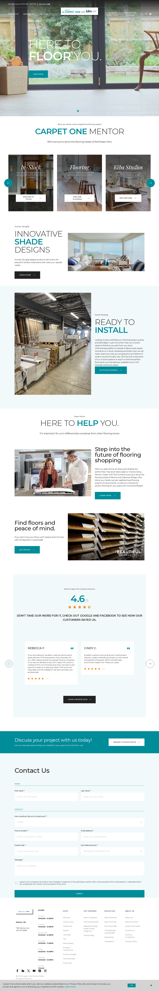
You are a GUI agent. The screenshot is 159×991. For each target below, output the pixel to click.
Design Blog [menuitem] (89, 935)
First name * (19, 791)
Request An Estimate (130, 14)
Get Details (24, 550)
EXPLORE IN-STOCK (28, 198)
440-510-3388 (44, 4)
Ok (131, 985)
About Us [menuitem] (129, 918)
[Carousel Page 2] (81, 111)
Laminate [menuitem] (67, 935)
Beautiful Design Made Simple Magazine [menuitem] (91, 928)
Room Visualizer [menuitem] (90, 918)
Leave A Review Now (77, 699)
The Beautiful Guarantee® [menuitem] (110, 931)
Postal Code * (20, 845)
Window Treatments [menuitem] (68, 949)
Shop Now (38, 74)
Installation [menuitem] (109, 941)
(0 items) (150, 14)
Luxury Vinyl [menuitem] (68, 922)
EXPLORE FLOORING (77, 198)
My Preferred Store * (89, 845)
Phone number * (21, 831)
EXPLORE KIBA (126, 198)
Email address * (87, 831)
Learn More (25, 275)
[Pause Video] (151, 108)
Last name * (86, 791)
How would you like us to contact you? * (31, 816)
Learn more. (70, 987)
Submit (79, 894)
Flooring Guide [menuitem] (110, 926)
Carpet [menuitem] (66, 930)
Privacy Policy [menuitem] (131, 941)
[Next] (150, 64)
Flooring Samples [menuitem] (91, 922)
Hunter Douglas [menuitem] (69, 954)
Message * (19, 860)
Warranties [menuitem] (109, 937)
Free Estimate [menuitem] (69, 959)
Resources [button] (28, 14)
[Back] (9, 64)
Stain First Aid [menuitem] (110, 922)
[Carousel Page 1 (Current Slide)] (78, 111)
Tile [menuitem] (64, 939)
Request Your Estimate (124, 742)
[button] (141, 14)
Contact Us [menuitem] (129, 930)
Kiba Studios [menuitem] (68, 943)
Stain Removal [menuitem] (110, 918)
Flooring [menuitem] (66, 918)
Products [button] (13, 14)
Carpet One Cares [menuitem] (132, 926)
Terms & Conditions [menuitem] (129, 936)
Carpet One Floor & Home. (33, 976)
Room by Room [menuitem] (131, 922)
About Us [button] (43, 14)
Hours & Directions (112, 14)
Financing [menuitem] (67, 963)
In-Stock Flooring (108, 370)
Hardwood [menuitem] (67, 926)
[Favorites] (146, 14)
